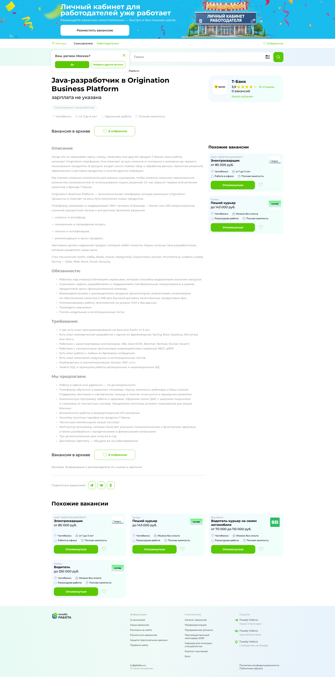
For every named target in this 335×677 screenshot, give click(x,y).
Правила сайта (139, 645)
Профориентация (195, 624)
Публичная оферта (251, 668)
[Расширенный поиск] (267, 57)
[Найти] (278, 57)
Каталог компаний (196, 651)
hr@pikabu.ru (138, 665)
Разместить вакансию (143, 635)
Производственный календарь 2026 (197, 637)
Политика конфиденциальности (259, 665)
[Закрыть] (124, 55)
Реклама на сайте (141, 629)
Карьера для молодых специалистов (198, 645)
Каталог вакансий (196, 619)
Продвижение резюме (199, 629)
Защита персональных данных (149, 640)
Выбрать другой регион (108, 64)
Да (72, 64)
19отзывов (266, 87)
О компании (137, 619)
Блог (188, 656)
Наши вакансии (139, 624)
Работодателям (108, 43)
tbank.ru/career (242, 96)
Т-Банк (239, 81)
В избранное (117, 131)
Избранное (275, 43)
